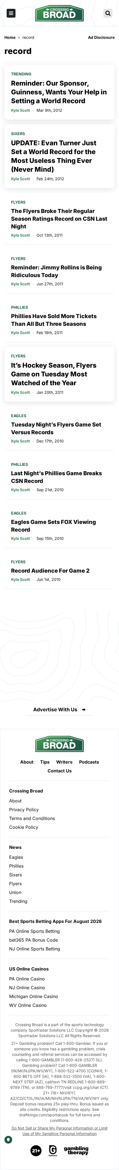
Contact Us (60, 770)
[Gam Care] (53, 1150)
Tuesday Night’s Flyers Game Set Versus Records (56, 428)
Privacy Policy (24, 809)
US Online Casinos (29, 969)
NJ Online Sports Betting (34, 949)
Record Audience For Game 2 (50, 570)
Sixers (18, 133)
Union (15, 892)
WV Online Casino (28, 1005)
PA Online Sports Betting (34, 931)
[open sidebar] (11, 13)
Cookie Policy (23, 827)
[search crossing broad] (108, 13)
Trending (21, 74)
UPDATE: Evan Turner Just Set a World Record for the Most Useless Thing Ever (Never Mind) (53, 156)
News (15, 847)
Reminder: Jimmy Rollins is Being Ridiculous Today (56, 271)
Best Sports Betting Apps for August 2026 (55, 921)
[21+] (36, 1150)
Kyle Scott (20, 110)
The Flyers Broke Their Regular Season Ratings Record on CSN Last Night (59, 219)
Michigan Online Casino (33, 996)
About (26, 762)
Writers (64, 762)
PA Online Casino (27, 979)
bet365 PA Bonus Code (33, 940)
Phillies (19, 307)
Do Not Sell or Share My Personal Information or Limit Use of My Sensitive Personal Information (60, 1131)
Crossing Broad (26, 791)
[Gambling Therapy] (76, 1150)
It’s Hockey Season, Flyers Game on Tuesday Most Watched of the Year (54, 374)
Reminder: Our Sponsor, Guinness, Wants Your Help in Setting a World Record (59, 92)
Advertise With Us (55, 709)
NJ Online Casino (27, 987)
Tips (45, 762)
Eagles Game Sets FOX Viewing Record (53, 526)
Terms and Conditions (32, 818)
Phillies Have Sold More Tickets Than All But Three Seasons (54, 320)
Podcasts (89, 762)
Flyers (18, 202)
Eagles (18, 415)
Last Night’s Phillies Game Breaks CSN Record (56, 477)
